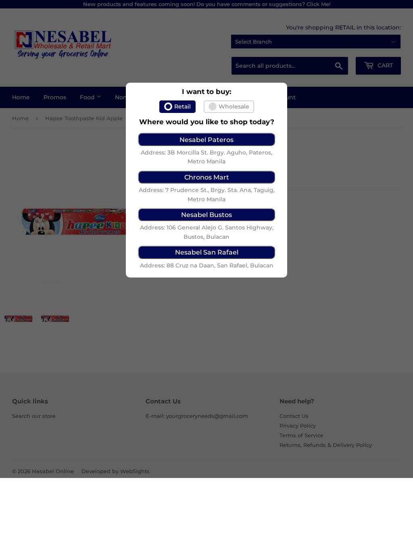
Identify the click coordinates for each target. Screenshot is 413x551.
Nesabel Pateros (206, 140)
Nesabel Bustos (206, 215)
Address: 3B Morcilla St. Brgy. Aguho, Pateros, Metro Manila (206, 157)
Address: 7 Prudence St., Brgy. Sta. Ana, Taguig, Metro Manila (207, 194)
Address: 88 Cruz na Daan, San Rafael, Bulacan (206, 265)
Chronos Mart (206, 177)
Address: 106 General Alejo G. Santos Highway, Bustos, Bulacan (206, 232)
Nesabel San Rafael (206, 252)
